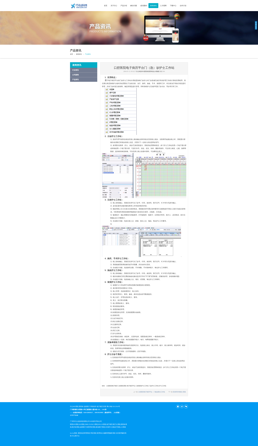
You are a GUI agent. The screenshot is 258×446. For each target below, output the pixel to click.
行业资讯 (75, 70)
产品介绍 (124, 5)
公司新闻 (75, 75)
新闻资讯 (153, 5)
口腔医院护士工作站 (142, 386)
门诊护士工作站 (154, 386)
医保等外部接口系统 (179, 392)
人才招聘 (163, 5)
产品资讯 (88, 54)
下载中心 (173, 5)
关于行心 (114, 5)
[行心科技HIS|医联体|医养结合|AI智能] (79, 5)
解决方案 (133, 5)
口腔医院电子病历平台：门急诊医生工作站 (151, 392)
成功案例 (143, 5)
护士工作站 (162, 386)
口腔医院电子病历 (112, 386)
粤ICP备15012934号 (113, 406)
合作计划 (183, 5)
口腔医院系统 (122, 386)
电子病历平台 (131, 386)
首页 (105, 5)
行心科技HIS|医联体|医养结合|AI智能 (147, 71)
